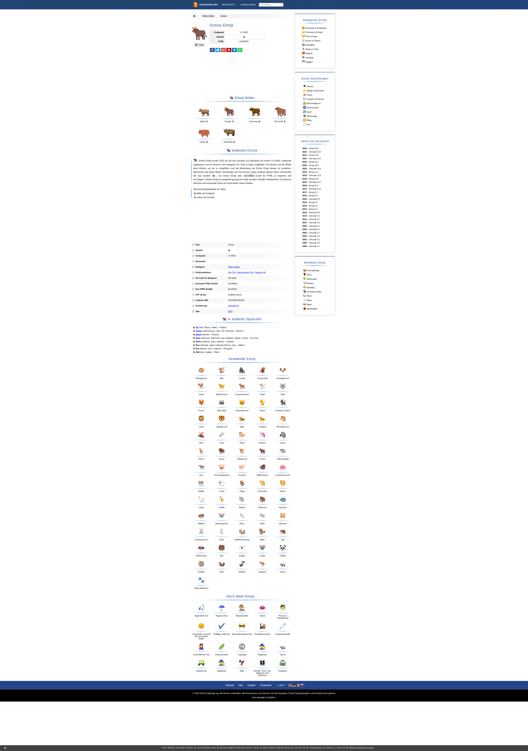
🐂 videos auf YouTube (204, 197)
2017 (304, 189)
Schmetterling (311, 270)
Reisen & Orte (310, 49)
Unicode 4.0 (314, 236)
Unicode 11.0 (315, 182)
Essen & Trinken (311, 40)
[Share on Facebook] (212, 50)
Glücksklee (310, 278)
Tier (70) (231, 272)
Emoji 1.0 (313, 209)
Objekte (307, 53)
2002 (304, 239)
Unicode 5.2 (314, 226)
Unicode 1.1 (314, 246)
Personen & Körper (312, 31)
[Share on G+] (223, 50)
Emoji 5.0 (313, 192)
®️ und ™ (280, 685)
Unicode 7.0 (314, 216)
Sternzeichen (310, 107)
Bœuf (198, 334)
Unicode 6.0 (243, 160)
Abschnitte (228, 5)
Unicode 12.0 (315, 175)
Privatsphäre (265, 685)
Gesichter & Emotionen (314, 27)
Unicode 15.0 (315, 152)
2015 (304, 206)
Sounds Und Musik (313, 98)
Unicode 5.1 (314, 229)
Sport (307, 111)
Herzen (308, 86)
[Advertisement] (242, 73)
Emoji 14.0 (313, 155)
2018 (304, 182)
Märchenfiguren (312, 103)
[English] (290, 685)
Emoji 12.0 (313, 179)
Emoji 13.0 (313, 165)
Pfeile (307, 120)
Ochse (224, 16)
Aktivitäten (308, 44)
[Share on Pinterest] (228, 50)
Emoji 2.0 (313, 206)
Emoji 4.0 (313, 196)
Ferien (307, 94)
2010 (221, 160)
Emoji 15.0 (313, 148)
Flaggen (307, 61)
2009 (304, 226)
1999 (304, 243)
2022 (304, 148)
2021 (304, 155)
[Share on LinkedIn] (234, 50)
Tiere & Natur (208, 16)
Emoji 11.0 (313, 185)
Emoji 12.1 (313, 172)
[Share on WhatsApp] (239, 50)
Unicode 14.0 (315, 158)
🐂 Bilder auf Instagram (204, 193)
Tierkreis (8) (260, 272)
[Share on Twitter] (217, 50)
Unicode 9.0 (314, 199)
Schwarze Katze (312, 291)
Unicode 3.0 (314, 243)
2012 (304, 219)
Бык (198, 338)
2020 (304, 162)
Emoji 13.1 (313, 162)
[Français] (298, 685)
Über (241, 685)
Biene (307, 304)
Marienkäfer (310, 308)
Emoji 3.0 (313, 202)
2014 (304, 216)
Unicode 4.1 (314, 233)
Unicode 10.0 (315, 189)
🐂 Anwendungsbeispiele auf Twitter (210, 189)
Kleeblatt (308, 287)
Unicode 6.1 (314, 219)
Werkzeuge (310, 115)
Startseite (229, 685)
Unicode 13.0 (315, 169)
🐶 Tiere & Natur (246, 164)
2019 (304, 172)
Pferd (307, 295)
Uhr (306, 124)
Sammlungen (247, 5)
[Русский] (302, 685)
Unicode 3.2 (314, 239)
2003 (304, 236)
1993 (304, 246)
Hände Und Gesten (313, 90)
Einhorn (308, 283)
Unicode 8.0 (314, 212)
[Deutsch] (294, 685)
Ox (197, 327)
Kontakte (251, 685)
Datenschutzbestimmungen (361, 748)
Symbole (308, 57)
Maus (307, 300)
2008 (304, 229)
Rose (307, 274)
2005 (304, 233)
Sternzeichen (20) (245, 272)
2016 (304, 196)
